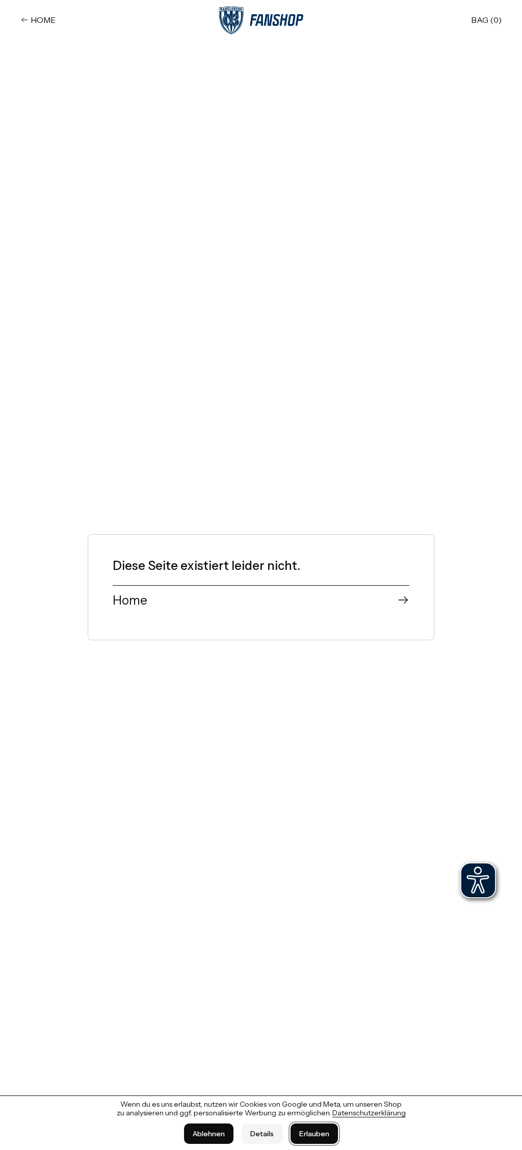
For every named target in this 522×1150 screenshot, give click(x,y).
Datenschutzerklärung (369, 1112)
